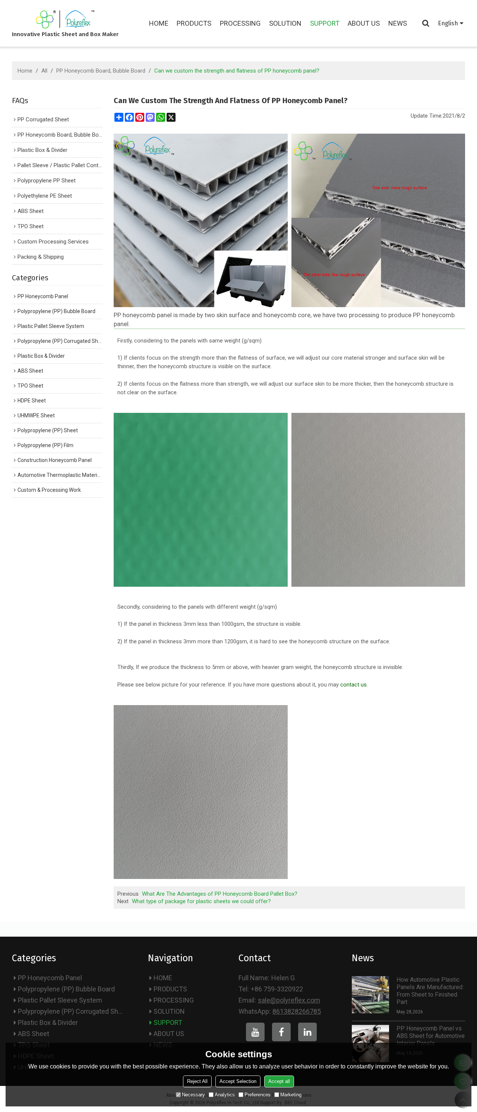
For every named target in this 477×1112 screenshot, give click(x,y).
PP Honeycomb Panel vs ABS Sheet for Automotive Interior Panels (431, 1036)
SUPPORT (324, 23)
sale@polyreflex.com (289, 1000)
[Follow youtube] (255, 1032)
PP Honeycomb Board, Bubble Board (100, 70)
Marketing (290, 1094)
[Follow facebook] (281, 1032)
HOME (158, 23)
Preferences (257, 1094)
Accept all (279, 1081)
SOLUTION (285, 23)
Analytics (225, 1094)
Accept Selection (237, 1081)
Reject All (197, 1081)
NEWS (397, 23)
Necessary (193, 1094)
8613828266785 (296, 1011)
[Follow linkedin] (307, 1032)
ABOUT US (364, 23)
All (44, 70)
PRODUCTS (194, 23)
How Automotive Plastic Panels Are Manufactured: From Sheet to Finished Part (430, 991)
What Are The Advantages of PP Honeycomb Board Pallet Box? (219, 893)
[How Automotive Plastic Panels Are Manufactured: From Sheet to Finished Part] (370, 994)
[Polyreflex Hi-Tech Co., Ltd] (65, 19)
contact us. (354, 684)
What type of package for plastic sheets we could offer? (201, 901)
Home (25, 70)
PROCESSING (240, 23)
